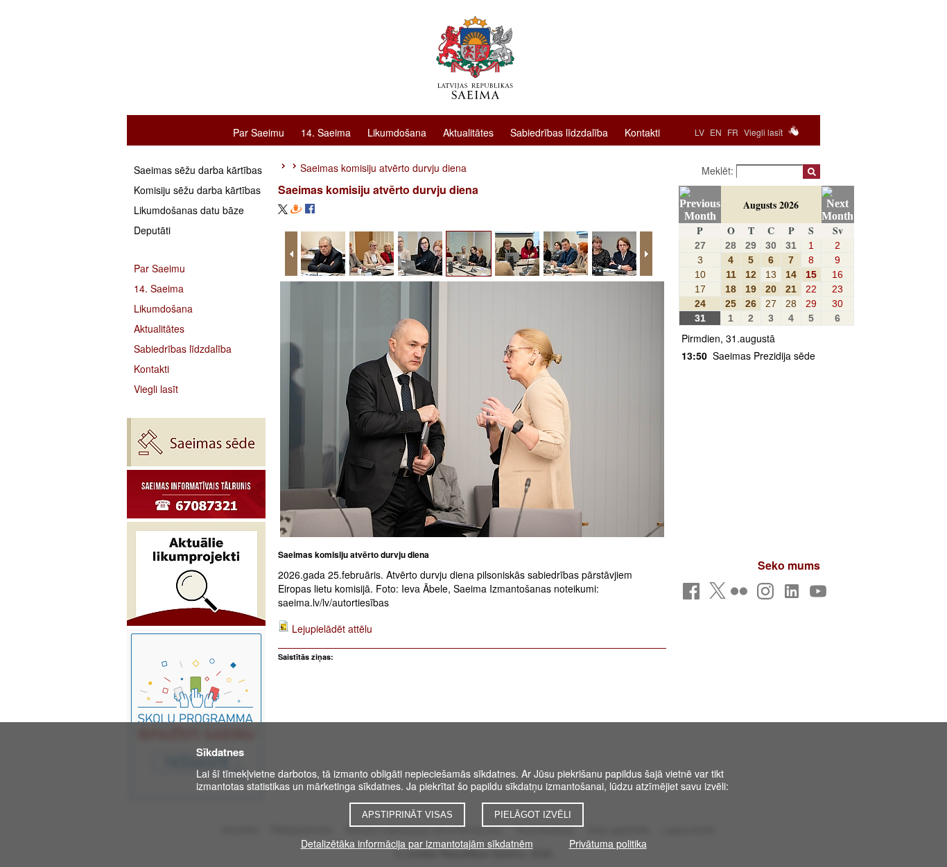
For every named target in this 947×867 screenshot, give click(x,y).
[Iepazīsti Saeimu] (196, 716)
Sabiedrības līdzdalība (559, 131)
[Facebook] (693, 595)
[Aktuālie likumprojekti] (196, 574)
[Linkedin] (794, 595)
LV (699, 132)
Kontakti (642, 131)
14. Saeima (326, 131)
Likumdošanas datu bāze (189, 210)
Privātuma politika (608, 843)
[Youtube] (820, 595)
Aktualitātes (468, 131)
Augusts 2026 (771, 205)
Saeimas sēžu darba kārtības (198, 170)
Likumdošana (396, 131)
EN (716, 132)
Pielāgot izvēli (532, 814)
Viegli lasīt (763, 132)
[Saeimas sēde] (196, 442)
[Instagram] (768, 595)
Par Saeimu (258, 131)
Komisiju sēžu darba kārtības (197, 190)
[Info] (196, 494)
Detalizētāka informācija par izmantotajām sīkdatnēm (417, 843)
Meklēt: (719, 170)
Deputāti (152, 230)
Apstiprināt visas (407, 814)
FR (732, 132)
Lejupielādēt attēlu (332, 629)
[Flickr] (741, 595)
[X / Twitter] (717, 594)
